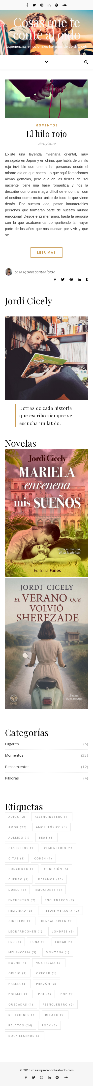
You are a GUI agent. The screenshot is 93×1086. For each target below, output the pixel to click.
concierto (21, 869)
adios (17, 816)
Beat (46, 837)
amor (17, 827)
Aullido (19, 837)
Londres (63, 931)
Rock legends (24, 1036)
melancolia (22, 952)
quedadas (20, 1004)
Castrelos (21, 848)
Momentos (46, 125)
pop (67, 994)
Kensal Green (57, 921)
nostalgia (49, 963)
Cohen (43, 858)
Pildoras (12, 778)
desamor (50, 879)
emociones (48, 890)
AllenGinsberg (52, 816)
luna (38, 942)
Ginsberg (20, 921)
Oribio (17, 973)
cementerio (58, 848)
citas (16, 858)
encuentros (59, 900)
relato (55, 1015)
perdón (46, 983)
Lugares (12, 743)
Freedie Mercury (60, 910)
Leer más (46, 252)
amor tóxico (51, 827)
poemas (18, 994)
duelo (17, 890)
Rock (49, 1025)
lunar (64, 942)
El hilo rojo (46, 133)
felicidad (20, 910)
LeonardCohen (25, 931)
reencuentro (58, 1004)
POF (44, 994)
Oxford (46, 973)
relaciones (22, 1015)
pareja (17, 983)
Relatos (20, 1025)
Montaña (58, 952)
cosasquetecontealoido (34, 272)
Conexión (56, 869)
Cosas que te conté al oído (46, 28)
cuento (18, 879)
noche (17, 963)
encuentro (22, 900)
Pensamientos (17, 766)
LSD (14, 942)
